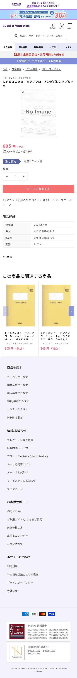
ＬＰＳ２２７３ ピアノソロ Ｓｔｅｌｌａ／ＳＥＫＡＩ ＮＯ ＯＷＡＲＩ (55, 336)
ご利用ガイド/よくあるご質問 (24, 519)
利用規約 (12, 566)
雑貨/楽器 (38, 47)
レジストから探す (17, 409)
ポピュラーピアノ (51, 69)
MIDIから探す (15, 417)
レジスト (54, 47)
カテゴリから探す (17, 377)
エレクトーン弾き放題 (20, 440)
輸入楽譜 (23, 47)
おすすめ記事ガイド (19, 464)
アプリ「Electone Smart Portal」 (28, 456)
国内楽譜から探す (17, 385)
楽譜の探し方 (15, 527)
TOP (5, 69)
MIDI (69, 47)
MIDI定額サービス (17, 448)
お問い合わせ (15, 543)
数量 (5, 169)
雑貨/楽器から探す (18, 401)
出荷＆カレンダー (17, 535)
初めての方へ (15, 511)
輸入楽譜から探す (17, 393)
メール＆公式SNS (17, 472)
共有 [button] (9, 257)
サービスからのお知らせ (21, 480)
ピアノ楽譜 (31, 69)
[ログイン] (52, 24)
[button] (69, 24)
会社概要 (12, 590)
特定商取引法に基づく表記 (22, 574)
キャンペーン (15, 488)
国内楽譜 (8, 47)
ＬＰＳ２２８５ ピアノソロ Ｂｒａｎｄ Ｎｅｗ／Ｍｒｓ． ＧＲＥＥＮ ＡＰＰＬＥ (19, 336)
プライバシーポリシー (20, 582)
